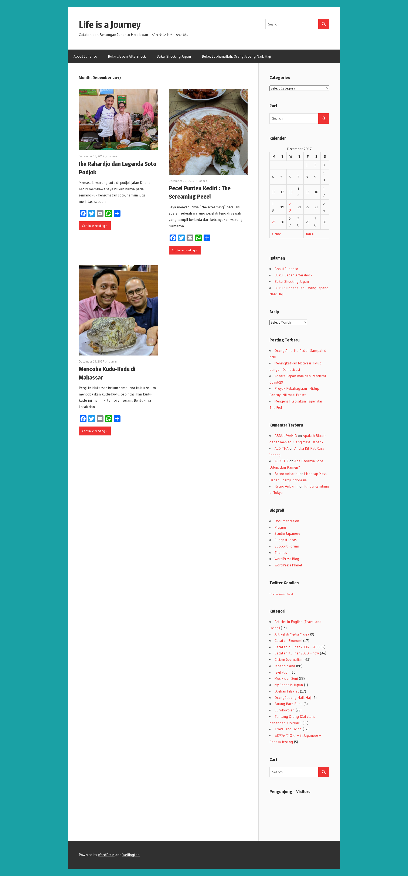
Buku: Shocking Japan (174, 56)
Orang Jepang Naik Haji (293, 697)
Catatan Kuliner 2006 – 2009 (297, 647)
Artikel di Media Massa (292, 634)
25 (274, 222)
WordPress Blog (287, 558)
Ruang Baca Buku (289, 703)
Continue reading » (95, 226)
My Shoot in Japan (289, 685)
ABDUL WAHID (286, 435)
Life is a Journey (114, 24)
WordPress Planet (288, 565)
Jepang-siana (285, 666)
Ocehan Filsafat (287, 691)
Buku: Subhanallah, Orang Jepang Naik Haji (236, 56)
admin (113, 156)
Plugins (280, 527)
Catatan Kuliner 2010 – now (297, 653)
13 (291, 192)
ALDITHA (282, 448)
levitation (282, 672)
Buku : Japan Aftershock (127, 56)
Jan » (310, 234)
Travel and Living (288, 729)
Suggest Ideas (286, 540)
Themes (281, 552)
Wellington (131, 854)
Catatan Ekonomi (288, 640)
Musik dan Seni (286, 678)
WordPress (106, 854)
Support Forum (287, 546)
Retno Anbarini (287, 473)
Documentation (287, 521)
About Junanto (85, 56)
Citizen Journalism (289, 659)
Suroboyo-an (285, 710)
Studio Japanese (287, 533)
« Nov (276, 234)
